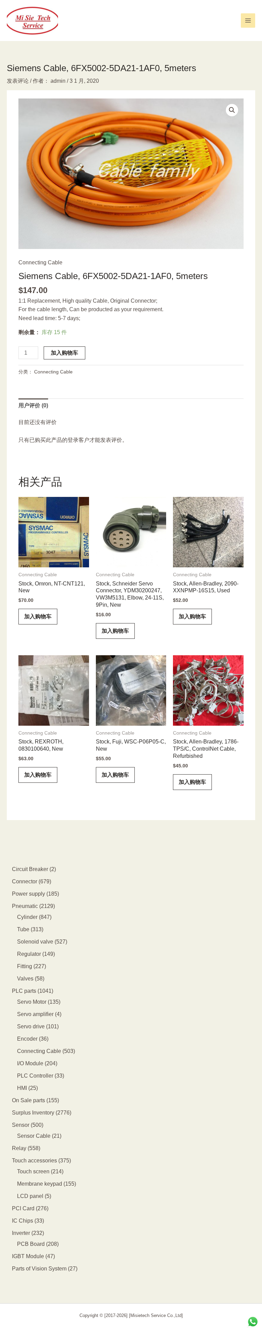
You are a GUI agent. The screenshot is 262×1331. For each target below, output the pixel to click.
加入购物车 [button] (38, 616)
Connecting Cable (40, 262)
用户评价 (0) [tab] (33, 405)
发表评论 (18, 81)
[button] (232, 110)
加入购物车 (64, 353)
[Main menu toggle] (248, 20)
